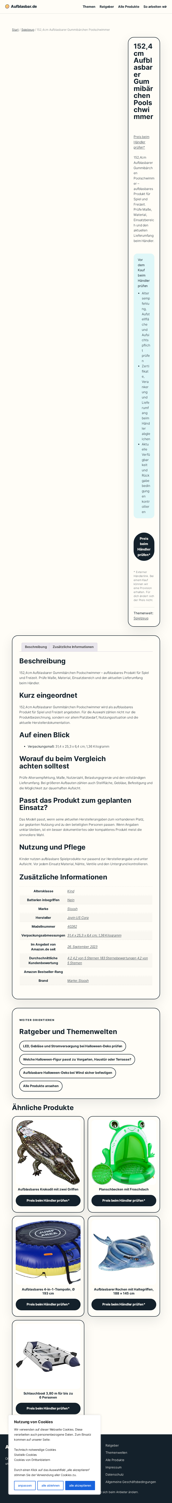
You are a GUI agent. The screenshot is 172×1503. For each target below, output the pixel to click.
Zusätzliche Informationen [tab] (73, 647)
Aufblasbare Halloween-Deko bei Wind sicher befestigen (67, 1073)
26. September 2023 (82, 947)
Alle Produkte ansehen (41, 1086)
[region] (54, 1455)
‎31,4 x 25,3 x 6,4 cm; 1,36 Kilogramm (94, 935)
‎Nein (70, 900)
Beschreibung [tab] (36, 647)
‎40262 (72, 927)
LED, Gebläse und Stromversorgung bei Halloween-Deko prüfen (72, 1046)
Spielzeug (27, 29)
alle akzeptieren (80, 1485)
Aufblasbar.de (24, 6)
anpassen (25, 1485)
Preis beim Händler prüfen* (141, 142)
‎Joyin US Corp (78, 918)
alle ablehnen (51, 1485)
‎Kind (70, 891)
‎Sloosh (72, 909)
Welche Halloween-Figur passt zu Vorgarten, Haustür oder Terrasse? (77, 1059)
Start (15, 29)
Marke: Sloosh (78, 981)
